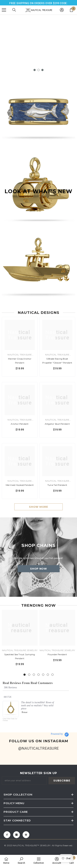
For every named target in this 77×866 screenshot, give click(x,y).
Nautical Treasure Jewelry (19, 650)
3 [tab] (42, 70)
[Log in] (61, 10)
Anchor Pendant (19, 423)
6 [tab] (48, 675)
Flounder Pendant (57, 654)
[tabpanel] (38, 48)
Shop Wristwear (38, 60)
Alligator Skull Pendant (57, 423)
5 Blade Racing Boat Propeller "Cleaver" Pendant (57, 360)
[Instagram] (16, 834)
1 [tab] (34, 70)
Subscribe (61, 780)
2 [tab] (38, 70)
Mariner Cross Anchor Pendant (19, 360)
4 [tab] (38, 675)
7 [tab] (52, 675)
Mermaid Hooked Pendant (20, 485)
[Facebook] (7, 834)
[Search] (14, 10)
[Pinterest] (26, 834)
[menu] (4, 10)
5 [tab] (43, 675)
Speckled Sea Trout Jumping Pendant (19, 656)
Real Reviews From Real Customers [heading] (28, 683)
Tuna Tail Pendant (57, 485)
